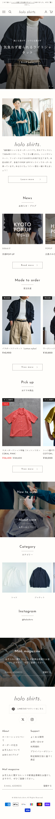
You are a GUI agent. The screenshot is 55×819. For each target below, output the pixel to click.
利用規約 (35, 747)
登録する (47, 672)
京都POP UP (8, 254)
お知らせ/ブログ (10, 755)
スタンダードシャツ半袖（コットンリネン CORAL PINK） (21, 452)
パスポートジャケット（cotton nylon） (20, 349)
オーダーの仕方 (10, 745)
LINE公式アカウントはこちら (30, 709)
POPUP (48, 249)
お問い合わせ (37, 742)
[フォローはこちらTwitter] (23, 719)
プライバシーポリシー (42, 752)
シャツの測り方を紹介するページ (22, 2)
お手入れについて (11, 750)
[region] (27, 52)
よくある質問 (37, 737)
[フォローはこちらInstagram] (32, 719)
